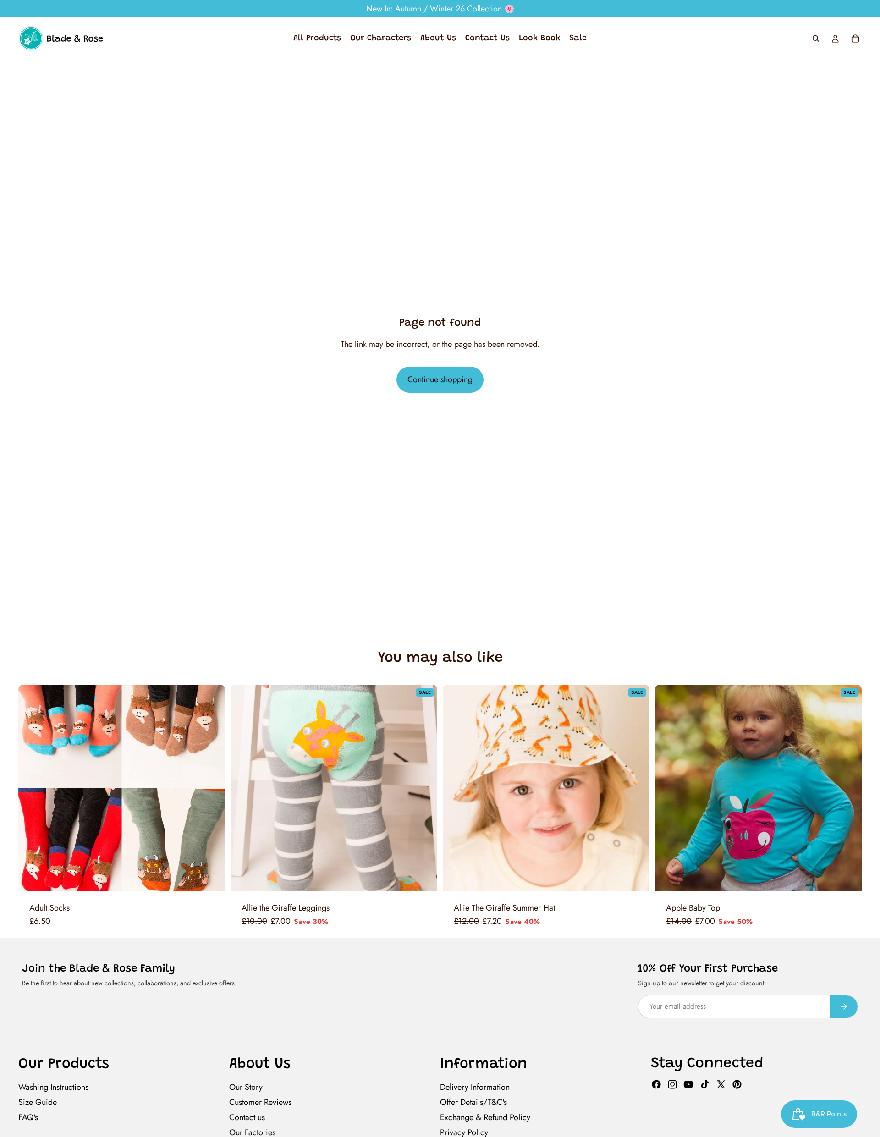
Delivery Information (475, 1087)
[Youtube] (688, 1084)
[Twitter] (720, 1084)
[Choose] (211, 877)
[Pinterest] (737, 1084)
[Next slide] (207, 788)
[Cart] (855, 38)
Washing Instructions (53, 1087)
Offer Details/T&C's (473, 1102)
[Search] (816, 38)
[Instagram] (672, 1084)
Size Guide (37, 1102)
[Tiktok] (704, 1084)
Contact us (247, 1117)
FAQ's (28, 1117)
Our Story (246, 1087)
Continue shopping (440, 379)
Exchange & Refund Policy (485, 1117)
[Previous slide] (35, 788)
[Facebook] (656, 1084)
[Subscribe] (844, 1006)
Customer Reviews (260, 1102)
